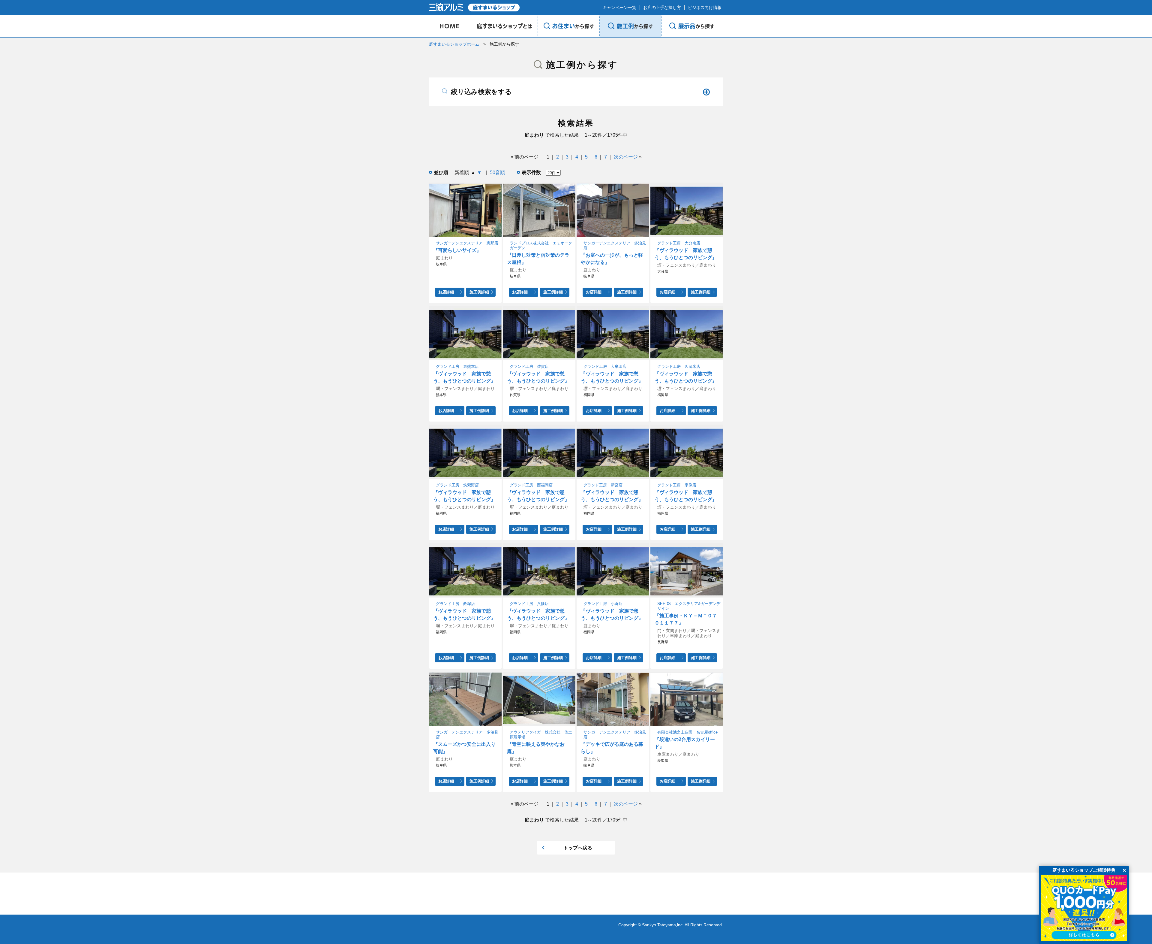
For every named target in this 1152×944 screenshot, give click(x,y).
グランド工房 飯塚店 (455, 603)
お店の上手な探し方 (662, 7)
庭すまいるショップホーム (454, 44)
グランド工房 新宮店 (603, 485)
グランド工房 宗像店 (676, 485)
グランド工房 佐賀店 (529, 366)
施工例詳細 (479, 292)
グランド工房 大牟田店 (605, 366)
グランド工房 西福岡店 (531, 485)
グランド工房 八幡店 (529, 603)
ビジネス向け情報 (705, 7)
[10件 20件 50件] (551, 172)
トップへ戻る (577, 847)
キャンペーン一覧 (619, 7)
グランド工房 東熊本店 (457, 366)
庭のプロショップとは (504, 26)
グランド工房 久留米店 (678, 366)
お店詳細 (446, 292)
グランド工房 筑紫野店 (457, 485)
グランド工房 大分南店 (678, 243)
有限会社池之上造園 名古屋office (687, 732)
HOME (449, 26)
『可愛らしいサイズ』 (457, 250)
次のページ (626, 156)
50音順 (497, 172)
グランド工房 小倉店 (603, 603)
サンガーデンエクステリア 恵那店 (467, 243)
